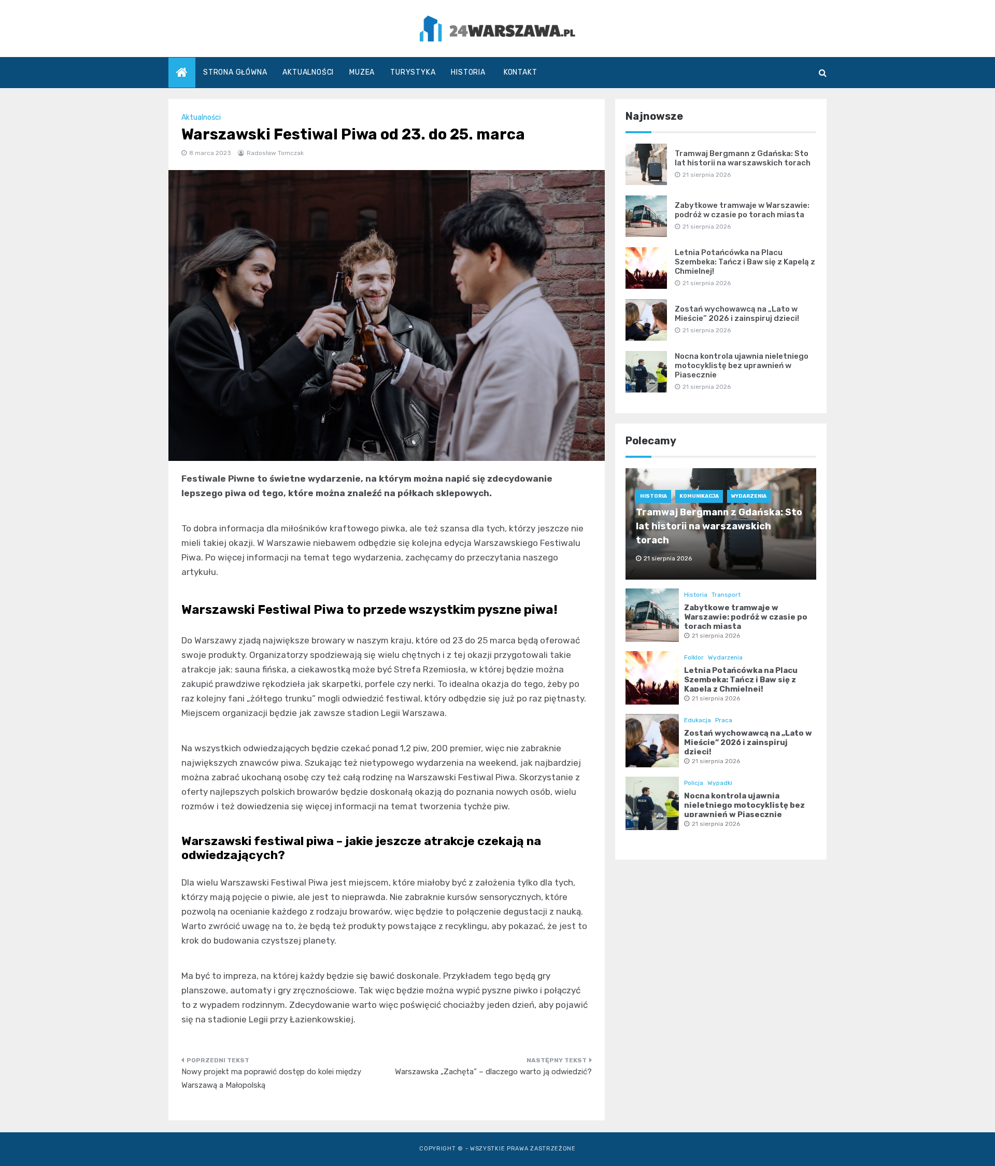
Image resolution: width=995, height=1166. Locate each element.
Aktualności (308, 72)
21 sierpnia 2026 (716, 635)
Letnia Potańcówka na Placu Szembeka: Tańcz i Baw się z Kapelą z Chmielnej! (745, 262)
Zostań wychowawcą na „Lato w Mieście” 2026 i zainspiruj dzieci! (737, 313)
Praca (723, 720)
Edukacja (697, 720)
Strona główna (235, 72)
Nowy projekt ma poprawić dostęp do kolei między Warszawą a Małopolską (271, 1078)
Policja (693, 782)
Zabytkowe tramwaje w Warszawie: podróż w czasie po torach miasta (742, 210)
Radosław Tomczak (275, 153)
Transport (726, 594)
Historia (468, 72)
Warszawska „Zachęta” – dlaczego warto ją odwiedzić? (493, 1071)
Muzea (362, 72)
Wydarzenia (748, 496)
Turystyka (412, 72)
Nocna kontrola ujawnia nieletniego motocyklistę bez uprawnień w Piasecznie (741, 366)
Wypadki (719, 782)
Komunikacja (699, 496)
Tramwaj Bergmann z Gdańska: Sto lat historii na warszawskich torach (743, 158)
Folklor (694, 657)
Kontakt (520, 72)
